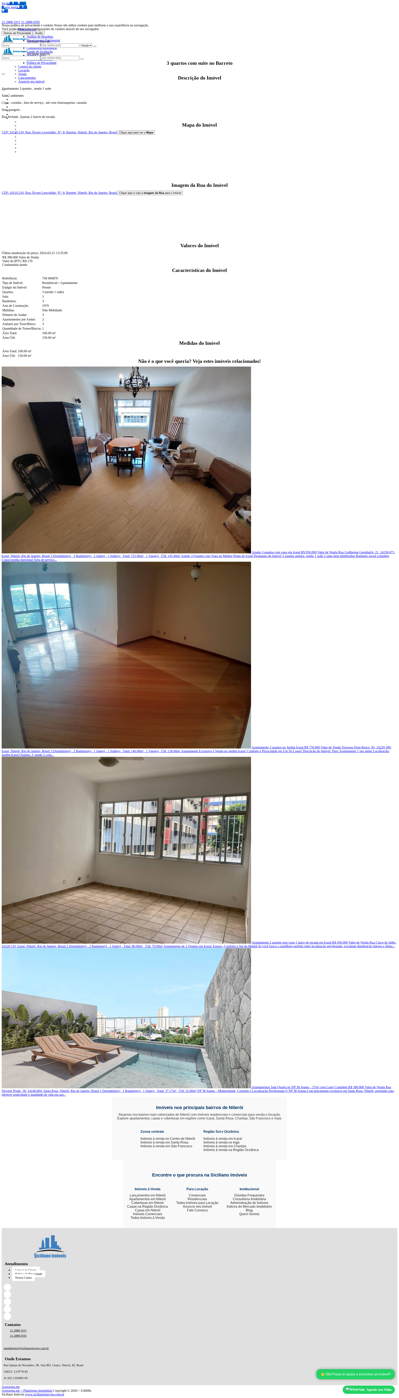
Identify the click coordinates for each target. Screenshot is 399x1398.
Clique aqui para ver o (136, 132)
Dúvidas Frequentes (249, 1195)
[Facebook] (50, 1287)
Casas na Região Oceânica (147, 1206)
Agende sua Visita (379, 1389)
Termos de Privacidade (17, 33)
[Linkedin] (50, 1294)
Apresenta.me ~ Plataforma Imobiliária (27, 1390)
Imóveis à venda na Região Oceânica (231, 1150)
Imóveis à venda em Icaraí (222, 1138)
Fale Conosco (197, 1210)
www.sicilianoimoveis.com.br (44, 1394)
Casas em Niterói (147, 1210)
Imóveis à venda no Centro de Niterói (167, 1138)
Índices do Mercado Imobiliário (249, 1206)
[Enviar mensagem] (94, 46)
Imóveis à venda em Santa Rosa (164, 1142)
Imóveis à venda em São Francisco (166, 1146)
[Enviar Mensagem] (82, 59)
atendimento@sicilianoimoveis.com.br (26, 1348)
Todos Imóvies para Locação (197, 1203)
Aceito (39, 33)
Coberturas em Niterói (147, 1203)
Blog (249, 1210)
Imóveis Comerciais (147, 1214)
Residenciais (197, 1199)
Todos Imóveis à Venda (148, 1217)
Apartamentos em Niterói (147, 1199)
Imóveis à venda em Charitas (224, 1146)
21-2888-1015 (11, 22)
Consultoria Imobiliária (249, 1199)
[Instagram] (50, 1301)
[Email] (50, 1309)
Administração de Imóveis (249, 1203)
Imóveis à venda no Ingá (221, 1142)
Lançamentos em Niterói (148, 1195)
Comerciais (197, 1195)
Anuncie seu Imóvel (197, 1206)
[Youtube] (50, 1316)
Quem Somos (249, 1214)
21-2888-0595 (30, 22)
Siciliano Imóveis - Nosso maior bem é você (14, 7)
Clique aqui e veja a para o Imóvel (150, 192)
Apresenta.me (11, 1387)
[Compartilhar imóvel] (3, 74)
